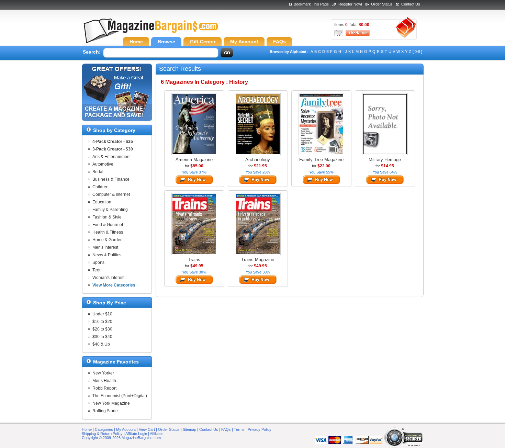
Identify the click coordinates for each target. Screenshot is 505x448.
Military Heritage (385, 159)
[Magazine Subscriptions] (150, 32)
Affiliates (157, 434)
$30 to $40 (102, 336)
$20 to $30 (102, 329)
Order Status (382, 4)
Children (100, 186)
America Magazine (194, 159)
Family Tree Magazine (321, 159)
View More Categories (113, 285)
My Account (126, 429)
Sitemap (189, 429)
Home (87, 429)
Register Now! (350, 4)
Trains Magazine (257, 259)
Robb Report (104, 388)
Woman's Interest (108, 277)
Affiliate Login (136, 434)
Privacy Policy (259, 429)
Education (101, 202)
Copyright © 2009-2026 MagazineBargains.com (121, 438)
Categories (104, 429)
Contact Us (410, 4)
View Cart (147, 429)
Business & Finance (111, 179)
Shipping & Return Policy (102, 434)
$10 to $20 (102, 321)
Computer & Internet (111, 194)
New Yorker (103, 373)
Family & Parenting (110, 209)
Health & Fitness (107, 232)
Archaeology (257, 159)
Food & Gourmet (107, 224)
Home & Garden (107, 239)
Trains (194, 259)
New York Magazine (111, 403)
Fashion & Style (107, 217)
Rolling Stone (105, 410)
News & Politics (106, 255)
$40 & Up (101, 344)
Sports (98, 262)
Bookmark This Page (311, 4)
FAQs (226, 429)
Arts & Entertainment (111, 156)
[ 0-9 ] (417, 51)
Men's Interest (105, 247)
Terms (239, 429)
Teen (97, 270)
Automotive (102, 164)
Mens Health (104, 380)
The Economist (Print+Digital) (119, 395)
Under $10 (102, 314)
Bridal (97, 171)
